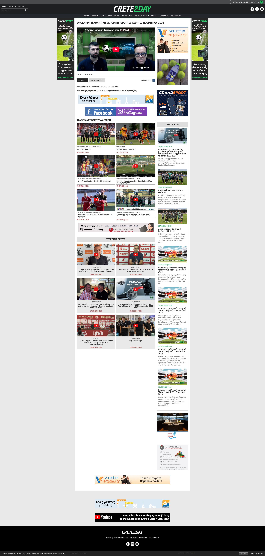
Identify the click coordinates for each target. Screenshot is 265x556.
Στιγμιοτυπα (81, 147)
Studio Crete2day (85, 74)
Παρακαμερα (135, 338)
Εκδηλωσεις (136, 302)
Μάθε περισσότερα (257, 554)
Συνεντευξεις (96, 267)
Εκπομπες (82, 80)
